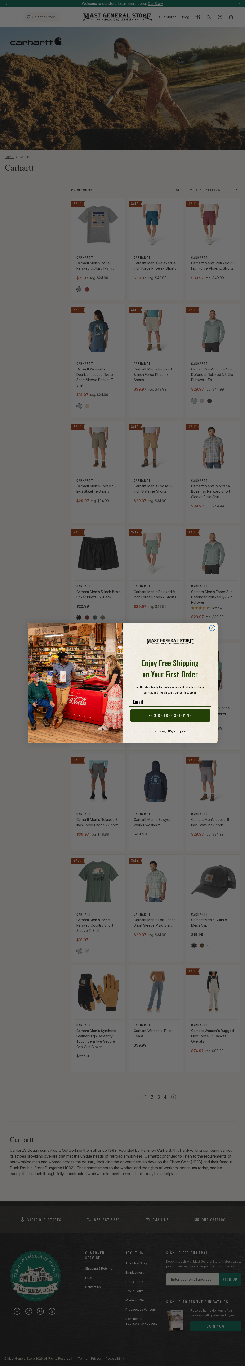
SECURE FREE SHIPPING (170, 715)
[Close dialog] (212, 628)
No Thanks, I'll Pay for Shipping (170, 731)
